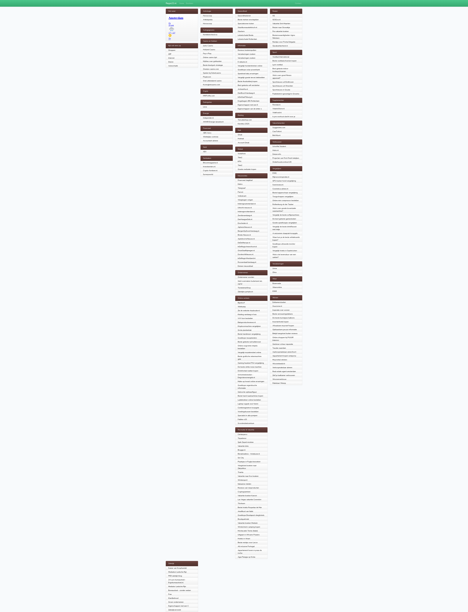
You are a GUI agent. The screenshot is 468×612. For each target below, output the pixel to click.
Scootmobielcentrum (246, 423)
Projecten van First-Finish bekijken (286, 158)
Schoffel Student (279, 146)
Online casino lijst (210, 57)
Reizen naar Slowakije (281, 27)
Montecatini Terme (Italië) (248, 531)
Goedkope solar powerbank (249, 69)
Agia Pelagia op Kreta (246, 557)
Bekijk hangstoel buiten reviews (285, 333)
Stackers (241, 31)
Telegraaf (241, 188)
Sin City (241, 458)
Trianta (240, 472)
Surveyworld (208, 174)
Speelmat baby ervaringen (248, 73)
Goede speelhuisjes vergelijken (285, 222)
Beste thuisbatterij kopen (247, 81)
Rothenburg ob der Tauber (283, 204)
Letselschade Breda (245, 35)
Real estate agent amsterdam (284, 371)
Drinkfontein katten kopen (248, 371)
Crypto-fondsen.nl (210, 170)
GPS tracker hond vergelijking (284, 181)
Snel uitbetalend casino (212, 81)
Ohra (274, 272)
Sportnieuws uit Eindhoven (283, 82)
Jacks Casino (208, 45)
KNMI (275, 291)
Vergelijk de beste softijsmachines (286, 215)
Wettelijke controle (210, 137)
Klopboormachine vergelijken (249, 326)
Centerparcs (242, 434)
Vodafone (242, 153)
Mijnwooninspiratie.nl (281, 177)
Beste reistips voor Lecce (248, 542)
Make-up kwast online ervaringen (251, 381)
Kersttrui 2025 (243, 123)
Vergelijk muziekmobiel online (249, 352)
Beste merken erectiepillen (248, 19)
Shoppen (171, 50)
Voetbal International (281, 57)
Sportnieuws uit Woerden (283, 86)
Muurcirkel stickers (280, 359)
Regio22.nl (171, 3)
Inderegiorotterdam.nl (246, 211)
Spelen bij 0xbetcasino (212, 73)
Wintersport (242, 480)
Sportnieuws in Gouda (281, 90)
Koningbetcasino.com (211, 84)
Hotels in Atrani (244, 538)
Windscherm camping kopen (249, 527)
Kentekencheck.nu (210, 34)
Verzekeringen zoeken (246, 54)
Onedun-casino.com (211, 69)
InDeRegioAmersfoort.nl (247, 246)
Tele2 (240, 157)
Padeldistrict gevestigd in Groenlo (286, 94)
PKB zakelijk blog (175, 576)
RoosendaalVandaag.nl (247, 262)
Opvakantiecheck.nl (280, 46)
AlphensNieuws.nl (245, 227)
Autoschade (173, 66)
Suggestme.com (279, 127)
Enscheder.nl (243, 223)
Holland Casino (209, 49)
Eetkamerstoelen (279, 302)
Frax (170, 594)
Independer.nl (208, 118)
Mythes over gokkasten (212, 61)
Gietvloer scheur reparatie (283, 344)
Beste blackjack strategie (213, 65)
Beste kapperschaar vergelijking (285, 192)
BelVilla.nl (276, 135)
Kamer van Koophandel (177, 568)
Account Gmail (243, 142)
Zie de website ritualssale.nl (249, 310)
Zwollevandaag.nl (245, 215)
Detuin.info (277, 154)
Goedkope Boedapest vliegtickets (251, 515)
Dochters (189, 3)
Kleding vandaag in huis (247, 314)
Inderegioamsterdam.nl (247, 203)
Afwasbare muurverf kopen (283, 325)
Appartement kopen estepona (284, 356)
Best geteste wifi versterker (249, 85)
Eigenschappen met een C (178, 606)
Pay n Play (207, 53)
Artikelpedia (207, 19)
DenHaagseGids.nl (245, 219)
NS (274, 15)
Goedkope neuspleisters (247, 338)
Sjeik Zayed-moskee (246, 442)
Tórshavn (241, 503)
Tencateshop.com (245, 120)
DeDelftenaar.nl (244, 242)
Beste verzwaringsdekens (283, 314)
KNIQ (275, 173)
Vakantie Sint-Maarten (281, 23)
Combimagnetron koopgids (248, 407)
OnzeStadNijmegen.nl (246, 250)
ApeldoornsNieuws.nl (246, 239)
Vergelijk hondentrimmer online (250, 66)
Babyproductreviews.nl (247, 322)
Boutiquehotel (243, 519)
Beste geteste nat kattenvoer (249, 342)
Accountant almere (210, 140)
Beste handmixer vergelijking (249, 334)
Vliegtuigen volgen (245, 200)
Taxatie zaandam (279, 348)
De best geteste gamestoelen (284, 219)
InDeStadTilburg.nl (245, 97)
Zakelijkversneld (174, 610)
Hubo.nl (276, 150)
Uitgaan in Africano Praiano (249, 534)
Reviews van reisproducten (248, 488)
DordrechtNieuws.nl (245, 254)
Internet (171, 58)
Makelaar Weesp (279, 383)
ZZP (169, 54)
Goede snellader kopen (247, 169)
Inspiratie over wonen (281, 310)
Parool (240, 192)
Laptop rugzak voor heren (248, 404)
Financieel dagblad (245, 180)
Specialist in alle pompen (247, 415)
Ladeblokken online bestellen (249, 400)
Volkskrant (242, 196)
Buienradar (277, 283)
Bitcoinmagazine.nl (210, 162)
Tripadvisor (242, 438)
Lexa (205, 107)
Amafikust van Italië (245, 511)
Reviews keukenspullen (247, 50)
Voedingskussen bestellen (248, 411)
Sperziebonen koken (246, 23)
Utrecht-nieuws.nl (245, 207)
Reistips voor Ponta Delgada (284, 42)
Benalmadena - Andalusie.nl (249, 454)
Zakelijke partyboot (245, 291)
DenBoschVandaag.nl (246, 93)
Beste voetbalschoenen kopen (285, 61)
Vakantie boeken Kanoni (247, 495)
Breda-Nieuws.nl (244, 235)
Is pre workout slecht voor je (284, 116)
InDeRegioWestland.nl (246, 258)
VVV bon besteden (245, 318)
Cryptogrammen (244, 491)
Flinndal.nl (276, 105)
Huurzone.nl (277, 306)
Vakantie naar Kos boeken (248, 476)
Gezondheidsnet (244, 15)
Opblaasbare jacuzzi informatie (285, 329)
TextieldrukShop (244, 288)
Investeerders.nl (209, 166)
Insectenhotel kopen (281, 321)
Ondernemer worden (246, 277)
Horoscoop (207, 15)
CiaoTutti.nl (277, 131)
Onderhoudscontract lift (282, 162)
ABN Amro (207, 133)
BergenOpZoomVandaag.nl (248, 231)
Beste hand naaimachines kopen (250, 396)
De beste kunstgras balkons (284, 318)
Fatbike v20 (242, 419)
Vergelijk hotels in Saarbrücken (285, 250)
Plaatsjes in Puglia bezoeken (249, 461)
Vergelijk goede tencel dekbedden (251, 77)
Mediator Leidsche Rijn (177, 586)
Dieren (170, 62)
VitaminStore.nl (279, 108)
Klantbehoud (173, 598)
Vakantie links (243, 446)
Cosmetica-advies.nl (280, 189)
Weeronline (277, 287)
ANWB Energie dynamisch (213, 122)
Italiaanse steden (244, 484)
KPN (239, 161)
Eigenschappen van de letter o (250, 109)
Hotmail (241, 138)
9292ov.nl (277, 19)
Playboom (207, 77)
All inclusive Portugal (246, 546)
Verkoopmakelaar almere (282, 367)
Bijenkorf (241, 302)
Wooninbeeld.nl (279, 363)
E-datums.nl (242, 62)
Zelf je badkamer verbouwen (284, 375)
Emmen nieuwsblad (245, 266)
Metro (240, 184)
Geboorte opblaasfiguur (247, 392)
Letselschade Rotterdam (247, 39)
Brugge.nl (241, 450)
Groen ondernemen (176, 602)
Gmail (240, 134)
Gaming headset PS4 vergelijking (251, 363)
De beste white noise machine (249, 367)
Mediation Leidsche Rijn (177, 572)
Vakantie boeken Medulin (248, 523)
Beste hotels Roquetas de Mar (250, 507)
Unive (275, 268)
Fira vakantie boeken (281, 31)
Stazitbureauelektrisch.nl (247, 27)
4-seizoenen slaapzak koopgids (285, 233)
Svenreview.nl (278, 185)
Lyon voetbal (278, 64)
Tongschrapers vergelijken (283, 196)
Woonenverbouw (279, 379)
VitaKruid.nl (277, 112)
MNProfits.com (209, 95)
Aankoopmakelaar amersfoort (284, 352)
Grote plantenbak (245, 330)
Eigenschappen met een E (248, 105)
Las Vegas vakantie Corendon (249, 499)
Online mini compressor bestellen (286, 200)
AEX (204, 151)
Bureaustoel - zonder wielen (179, 590)
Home (181, 3)
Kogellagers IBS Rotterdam (248, 101)
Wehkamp (242, 306)
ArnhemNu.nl (243, 89)
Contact (298, 3)
